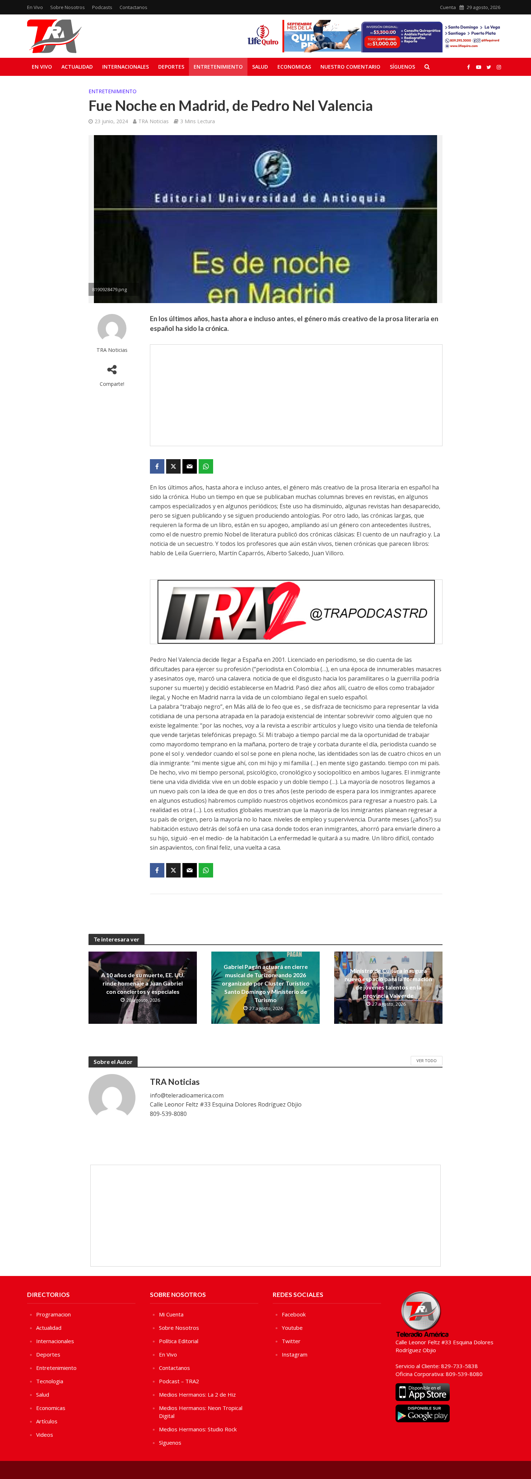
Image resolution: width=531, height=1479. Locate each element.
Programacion (53, 1314)
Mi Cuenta (171, 1314)
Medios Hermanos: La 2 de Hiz (197, 1394)
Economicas (294, 66)
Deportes (171, 66)
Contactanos (133, 7)
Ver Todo (426, 1060)
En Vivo (35, 7)
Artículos (46, 1421)
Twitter (291, 1341)
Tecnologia (49, 1381)
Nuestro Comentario (350, 66)
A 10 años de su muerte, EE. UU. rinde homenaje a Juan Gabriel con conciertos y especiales (143, 983)
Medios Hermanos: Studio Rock (198, 1429)
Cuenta (448, 7)
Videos (44, 1434)
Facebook (294, 1314)
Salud (260, 66)
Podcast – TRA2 (179, 1381)
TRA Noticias (153, 121)
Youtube (292, 1327)
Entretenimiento (218, 66)
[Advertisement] (296, 395)
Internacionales (125, 66)
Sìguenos (170, 1442)
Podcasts (102, 7)
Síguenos (402, 66)
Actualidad (77, 66)
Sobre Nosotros (67, 7)
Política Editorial (178, 1341)
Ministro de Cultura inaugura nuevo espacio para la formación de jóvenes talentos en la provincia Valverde (388, 983)
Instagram (294, 1354)
